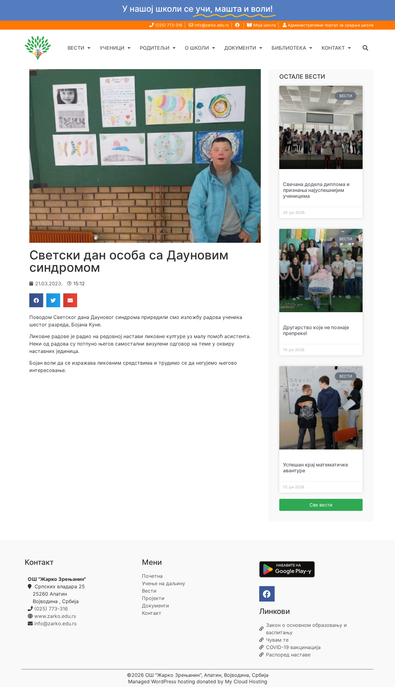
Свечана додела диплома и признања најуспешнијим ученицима (316, 190)
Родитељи (154, 48)
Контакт (333, 48)
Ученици (112, 48)
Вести (76, 48)
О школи (197, 48)
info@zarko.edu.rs (55, 623)
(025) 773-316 (51, 609)
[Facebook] (267, 594)
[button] (365, 48)
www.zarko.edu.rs (55, 616)
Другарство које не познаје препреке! (316, 330)
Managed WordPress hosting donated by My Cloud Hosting (197, 681)
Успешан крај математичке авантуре (315, 467)
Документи (240, 48)
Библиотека (289, 48)
